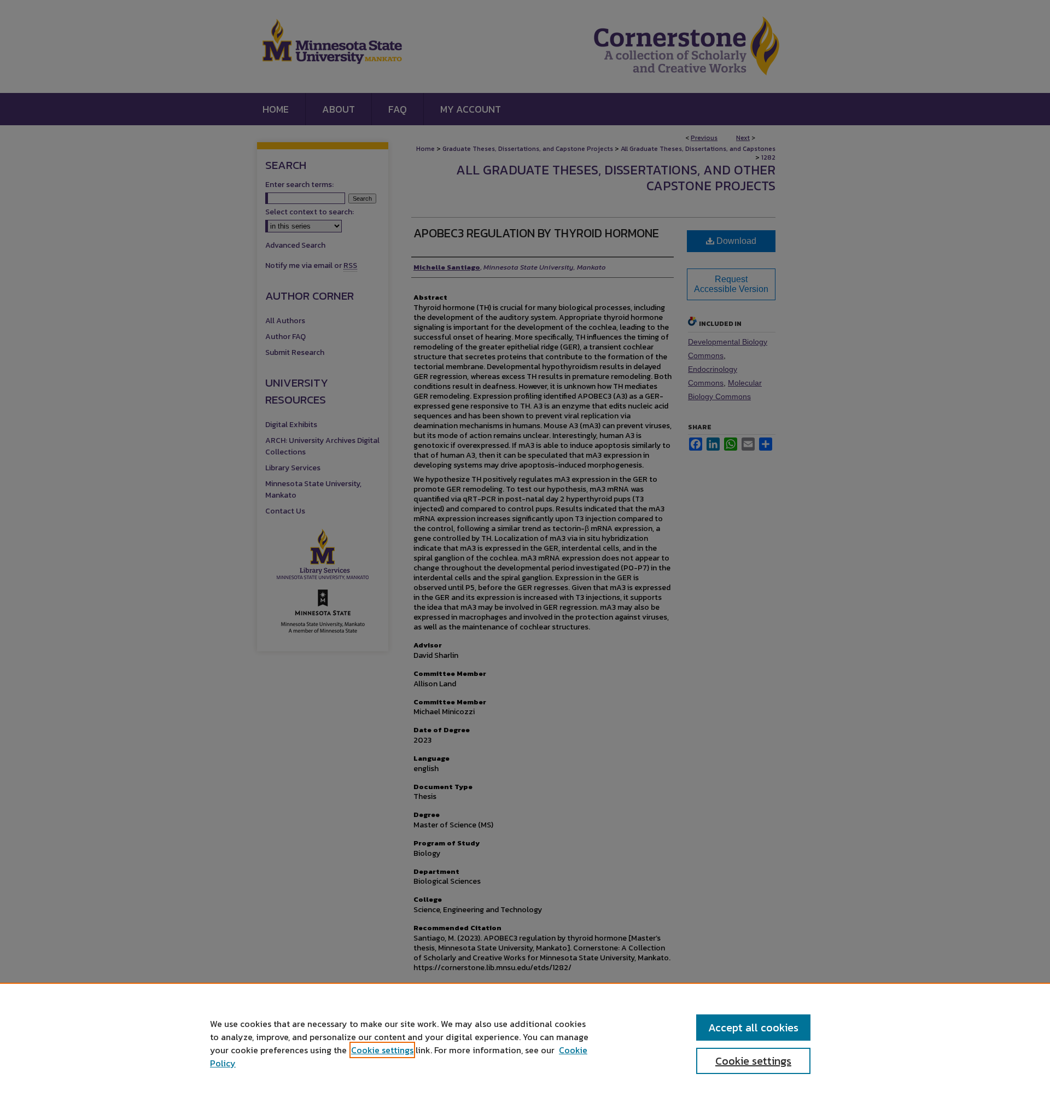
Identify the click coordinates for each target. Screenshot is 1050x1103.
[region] (525, 1043)
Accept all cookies (753, 1027)
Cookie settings (382, 1050)
